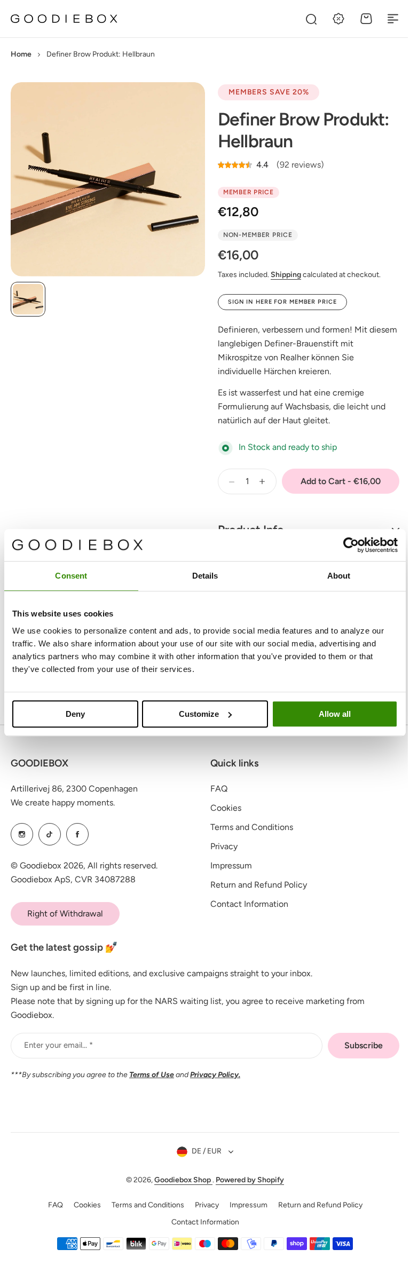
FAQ (215, 789)
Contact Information (246, 904)
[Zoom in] (108, 179)
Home (21, 54)
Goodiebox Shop (180, 1179)
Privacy (220, 846)
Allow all (335, 713)
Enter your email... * (58, 1045)
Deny (75, 713)
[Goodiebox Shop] (64, 18)
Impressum (227, 865)
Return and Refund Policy (255, 885)
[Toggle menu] (393, 18)
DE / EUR (203, 1151)
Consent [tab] (71, 575)
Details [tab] (205, 575)
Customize (199, 713)
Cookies (222, 808)
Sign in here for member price (282, 301)
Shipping (286, 274)
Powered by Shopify (246, 1179)
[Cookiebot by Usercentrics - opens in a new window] (351, 545)
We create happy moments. (63, 802)
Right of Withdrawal (65, 913)
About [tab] (339, 575)
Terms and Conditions (248, 827)
